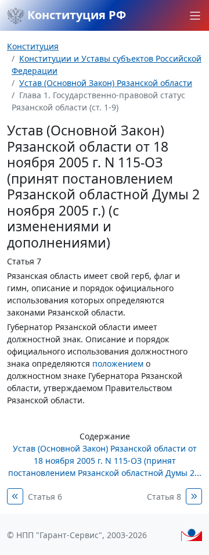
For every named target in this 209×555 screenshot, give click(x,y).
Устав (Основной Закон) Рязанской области (105, 82)
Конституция (33, 46)
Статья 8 (164, 496)
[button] (195, 16)
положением (117, 363)
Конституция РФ (75, 15)
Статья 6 (45, 496)
